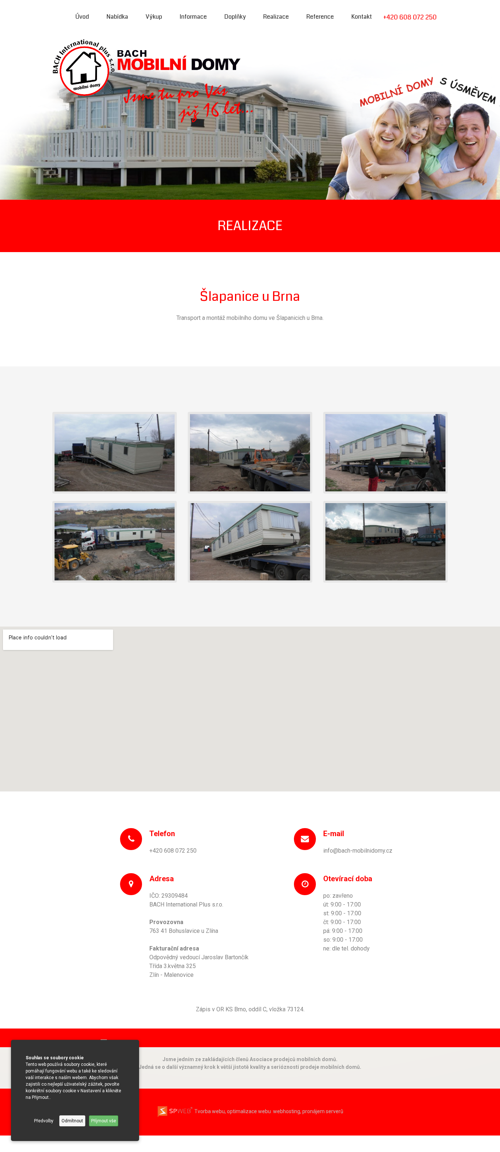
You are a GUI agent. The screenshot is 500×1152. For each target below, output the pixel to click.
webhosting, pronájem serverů (308, 1111)
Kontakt (361, 16)
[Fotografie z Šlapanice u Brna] (114, 452)
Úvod (82, 16)
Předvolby (43, 1120)
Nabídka (117, 16)
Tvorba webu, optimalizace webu (232, 1111)
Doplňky (235, 16)
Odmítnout (72, 1120)
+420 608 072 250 (410, 17)
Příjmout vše (103, 1120)
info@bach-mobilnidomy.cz (357, 850)
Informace (193, 16)
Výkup (154, 16)
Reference (320, 16)
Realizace (276, 16)
